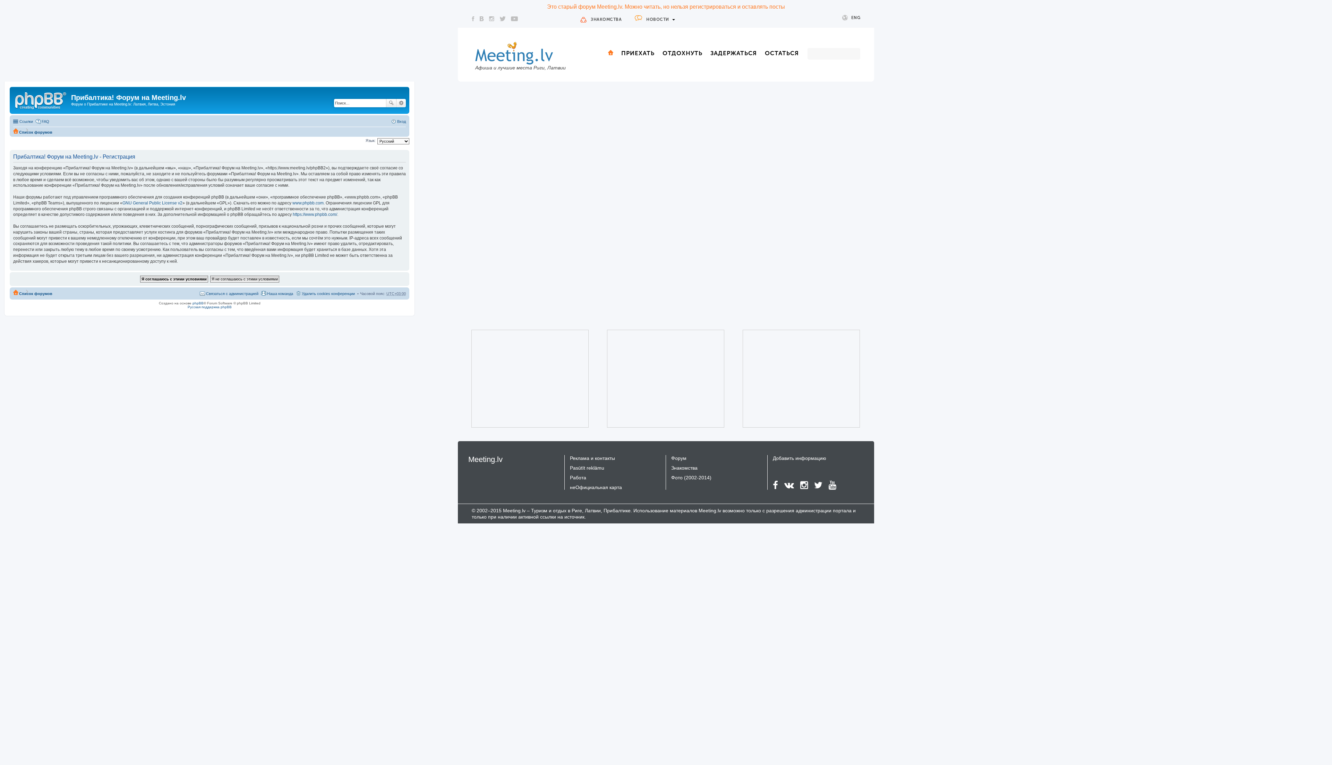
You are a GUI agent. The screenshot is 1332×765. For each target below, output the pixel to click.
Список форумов (35, 132)
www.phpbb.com (308, 203)
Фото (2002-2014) (691, 477)
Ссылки (26, 121)
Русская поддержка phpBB (210, 307)
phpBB (198, 303)
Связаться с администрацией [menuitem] (232, 294)
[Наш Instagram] (491, 18)
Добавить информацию (799, 458)
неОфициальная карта (596, 487)
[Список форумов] (41, 100)
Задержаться (733, 53)
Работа (578, 477)
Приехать (638, 53)
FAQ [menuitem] (45, 121)
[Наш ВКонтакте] (482, 18)
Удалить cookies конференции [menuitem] (328, 294)
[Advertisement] (520, 378)
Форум (678, 458)
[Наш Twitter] (503, 18)
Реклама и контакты (592, 458)
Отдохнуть (682, 53)
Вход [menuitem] (401, 121)
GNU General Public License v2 (152, 203)
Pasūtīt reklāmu (587, 468)
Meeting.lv (485, 459)
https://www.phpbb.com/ (315, 214)
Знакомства (606, 19)
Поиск (391, 103)
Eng (856, 17)
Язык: (371, 140)
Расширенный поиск (401, 103)
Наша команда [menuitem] (280, 294)
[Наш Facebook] (473, 18)
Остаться (782, 53)
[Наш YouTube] (514, 18)
